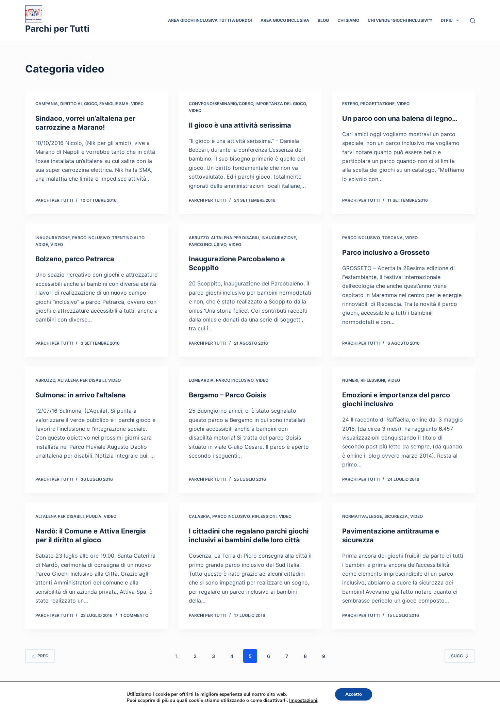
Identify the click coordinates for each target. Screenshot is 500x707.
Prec (42, 655)
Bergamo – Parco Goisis (227, 395)
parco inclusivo (91, 237)
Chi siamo (348, 20)
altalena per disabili (235, 237)
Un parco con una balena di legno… (399, 118)
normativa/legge (362, 516)
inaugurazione (52, 237)
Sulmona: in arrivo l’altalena (80, 395)
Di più (447, 20)
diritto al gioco (78, 103)
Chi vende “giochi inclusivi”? (400, 20)
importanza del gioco (280, 103)
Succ (457, 655)
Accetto (353, 694)
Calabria (199, 516)
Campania (46, 103)
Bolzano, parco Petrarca (74, 259)
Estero (350, 103)
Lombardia (201, 380)
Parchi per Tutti (57, 28)
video (137, 103)
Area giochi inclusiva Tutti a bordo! (210, 20)
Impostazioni (303, 700)
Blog (323, 20)
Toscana (392, 237)
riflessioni (373, 380)
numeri (350, 380)
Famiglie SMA (114, 103)
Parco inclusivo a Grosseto (386, 252)
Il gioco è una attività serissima (240, 125)
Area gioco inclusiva (285, 20)
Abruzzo (199, 237)
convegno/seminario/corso (221, 103)
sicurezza (396, 516)
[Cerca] (472, 20)
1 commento (134, 615)
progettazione (377, 103)
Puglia (93, 516)
